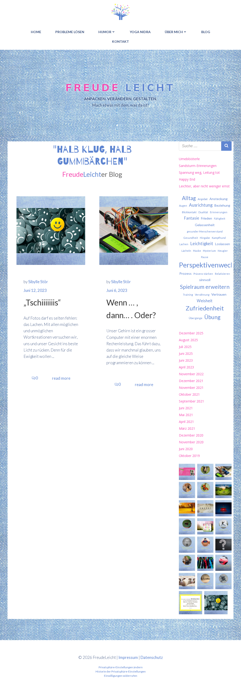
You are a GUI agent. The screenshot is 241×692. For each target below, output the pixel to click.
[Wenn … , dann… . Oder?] (133, 230)
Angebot (203, 199)
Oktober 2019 (189, 455)
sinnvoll (204, 280)
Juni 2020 (186, 449)
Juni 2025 (186, 353)
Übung (212, 317)
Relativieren (222, 273)
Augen (183, 205)
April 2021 (186, 421)
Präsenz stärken (203, 273)
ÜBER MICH (174, 32)
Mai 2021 (186, 415)
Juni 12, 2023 (35, 290)
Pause (204, 257)
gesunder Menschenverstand (205, 231)
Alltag (189, 198)
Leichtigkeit (201, 243)
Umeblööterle (189, 159)
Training (188, 294)
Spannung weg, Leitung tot (199, 172)
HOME (36, 32)
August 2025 (188, 340)
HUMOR (104, 32)
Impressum (128, 657)
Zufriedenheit (205, 308)
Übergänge (195, 318)
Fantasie (191, 218)
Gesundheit (191, 237)
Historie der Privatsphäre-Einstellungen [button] (121, 671)
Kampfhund (219, 237)
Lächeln (186, 250)
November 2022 (191, 374)
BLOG (205, 32)
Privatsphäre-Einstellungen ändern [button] (121, 667)
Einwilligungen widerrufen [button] (120, 675)
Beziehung (222, 205)
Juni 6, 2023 (116, 290)
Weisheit (205, 300)
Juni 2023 (186, 360)
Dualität (203, 212)
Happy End (187, 179)
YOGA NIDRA (140, 32)
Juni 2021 (186, 408)
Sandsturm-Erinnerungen (198, 165)
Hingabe (205, 237)
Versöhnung (202, 294)
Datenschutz (152, 657)
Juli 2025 (185, 346)
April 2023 (186, 367)
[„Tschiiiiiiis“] (50, 230)
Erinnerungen (218, 212)
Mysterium (209, 250)
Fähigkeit (219, 218)
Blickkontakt (189, 212)
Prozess (185, 273)
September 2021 (191, 401)
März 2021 (187, 428)
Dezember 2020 (191, 435)
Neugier (223, 250)
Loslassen (222, 244)
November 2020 (191, 442)
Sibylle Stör (38, 281)
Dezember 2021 (191, 381)
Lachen (183, 244)
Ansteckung (218, 199)
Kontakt (120, 41)
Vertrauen (218, 294)
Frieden (206, 218)
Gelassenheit (205, 225)
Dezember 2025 (191, 333)
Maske (197, 250)
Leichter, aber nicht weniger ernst (204, 186)
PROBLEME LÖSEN (69, 32)
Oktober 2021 (189, 394)
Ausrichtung (201, 205)
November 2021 (191, 387)
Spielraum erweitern (204, 286)
